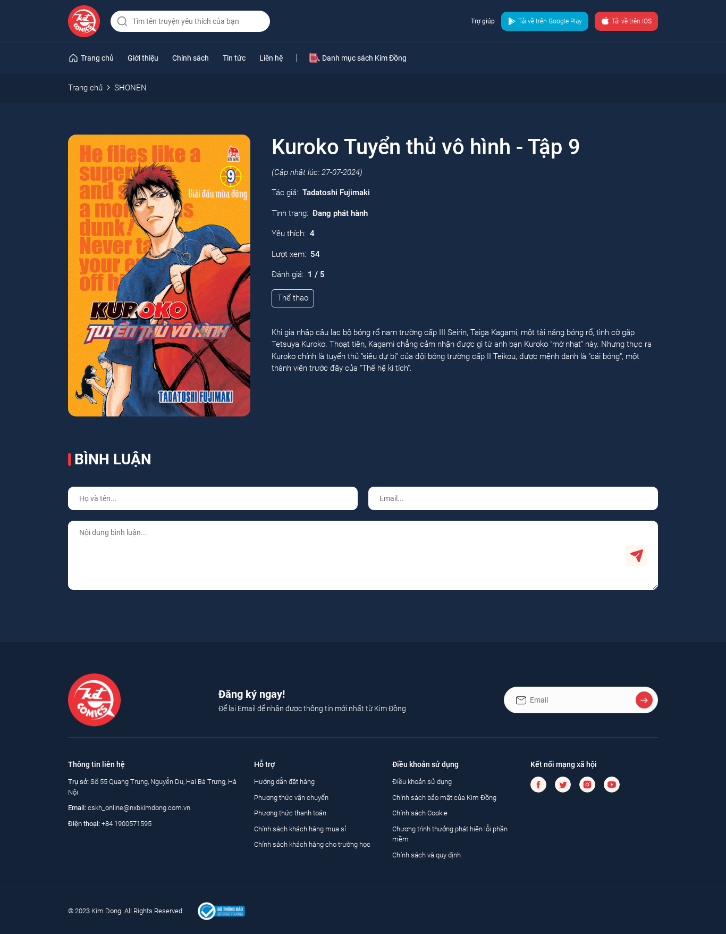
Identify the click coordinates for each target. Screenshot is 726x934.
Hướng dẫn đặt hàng (284, 782)
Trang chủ (85, 88)
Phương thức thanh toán (290, 813)
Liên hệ (271, 58)
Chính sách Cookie (420, 813)
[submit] (121, 21)
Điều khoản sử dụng (422, 782)
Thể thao (292, 298)
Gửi (636, 555)
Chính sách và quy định (426, 855)
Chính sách (190, 58)
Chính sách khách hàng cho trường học (312, 844)
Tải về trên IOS (632, 21)
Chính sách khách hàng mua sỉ (300, 829)
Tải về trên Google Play (550, 21)
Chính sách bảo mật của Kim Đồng (444, 798)
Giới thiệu (143, 58)
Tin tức (234, 58)
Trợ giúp (483, 21)
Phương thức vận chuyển (291, 798)
